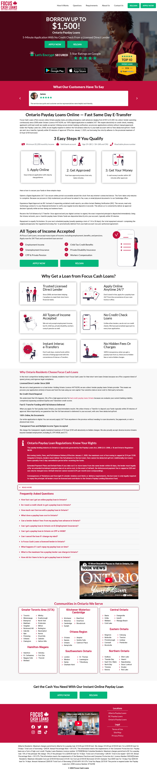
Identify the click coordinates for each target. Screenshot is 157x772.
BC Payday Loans (115, 716)
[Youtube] (45, 727)
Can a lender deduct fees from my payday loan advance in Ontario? (50, 521)
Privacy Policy (117, 736)
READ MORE (27, 487)
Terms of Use (117, 729)
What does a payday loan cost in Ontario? (39, 515)
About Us (106, 5)
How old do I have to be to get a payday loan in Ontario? (45, 557)
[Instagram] (33, 732)
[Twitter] (39, 727)
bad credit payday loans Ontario (82, 398)
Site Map (117, 732)
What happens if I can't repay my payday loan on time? (45, 547)
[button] (20, 98)
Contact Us (118, 5)
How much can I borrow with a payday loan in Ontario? (44, 510)
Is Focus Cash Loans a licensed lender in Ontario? (43, 541)
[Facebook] (33, 727)
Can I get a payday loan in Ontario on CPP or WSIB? (43, 531)
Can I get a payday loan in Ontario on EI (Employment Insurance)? (49, 526)
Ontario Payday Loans (117, 719)
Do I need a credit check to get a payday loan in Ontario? (46, 505)
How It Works (63, 5)
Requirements (92, 5)
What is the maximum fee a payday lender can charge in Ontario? (49, 552)
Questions (77, 5)
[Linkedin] (39, 732)
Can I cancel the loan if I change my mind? (39, 536)
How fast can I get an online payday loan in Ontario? (44, 500)
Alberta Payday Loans (117, 713)
